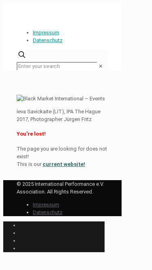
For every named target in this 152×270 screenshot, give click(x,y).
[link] (100, 66)
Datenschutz (47, 40)
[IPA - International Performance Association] (17, 13)
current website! (64, 164)
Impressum (46, 33)
